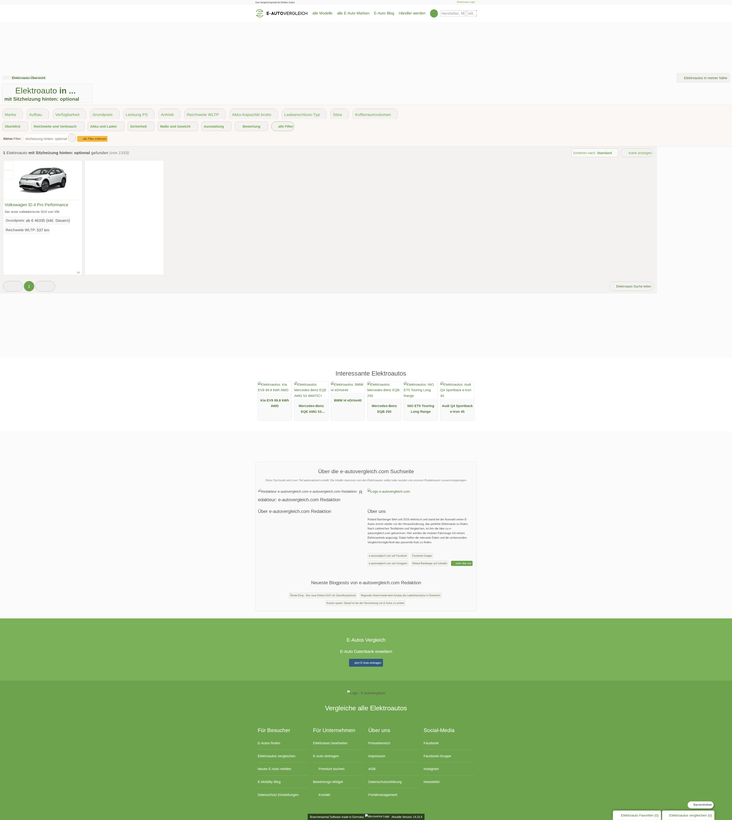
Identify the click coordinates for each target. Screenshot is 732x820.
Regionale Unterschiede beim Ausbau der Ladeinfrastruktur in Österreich (400, 595)
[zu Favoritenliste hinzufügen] (8, 165)
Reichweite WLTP (203, 114)
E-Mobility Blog (269, 782)
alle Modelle (322, 13)
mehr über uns (463, 563)
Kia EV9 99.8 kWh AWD (274, 403)
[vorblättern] (72, 180)
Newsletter (432, 782)
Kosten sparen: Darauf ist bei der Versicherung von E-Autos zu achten (365, 603)
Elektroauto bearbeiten (330, 743)
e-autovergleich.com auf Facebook (388, 555)
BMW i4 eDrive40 (348, 400)
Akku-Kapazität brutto (251, 114)
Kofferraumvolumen (373, 114)
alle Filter (285, 126)
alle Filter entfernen (94, 138)
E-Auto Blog (384, 13)
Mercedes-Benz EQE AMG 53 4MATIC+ (311, 409)
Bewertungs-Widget (328, 782)
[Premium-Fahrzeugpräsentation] (467, 375)
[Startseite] (5, 78)
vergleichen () (690, 815)
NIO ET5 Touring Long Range (420, 409)
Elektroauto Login (465, 2)
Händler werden (412, 13)
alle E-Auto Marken (353, 13)
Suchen (474, 13)
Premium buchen (331, 769)
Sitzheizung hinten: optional (46, 139)
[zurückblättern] (12, 180)
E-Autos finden (269, 743)
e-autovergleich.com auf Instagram (388, 563)
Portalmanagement (382, 795)
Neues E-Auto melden (274, 769)
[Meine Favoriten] (434, 13)
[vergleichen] (9, 174)
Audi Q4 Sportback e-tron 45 (457, 409)
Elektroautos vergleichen (276, 756)
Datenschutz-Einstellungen (278, 795)
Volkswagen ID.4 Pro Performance (36, 204)
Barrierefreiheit (702, 804)
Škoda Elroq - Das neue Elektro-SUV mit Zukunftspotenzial (323, 595)
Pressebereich (379, 743)
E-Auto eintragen (326, 756)
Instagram (431, 769)
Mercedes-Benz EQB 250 (384, 409)
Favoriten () (640, 815)
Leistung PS (137, 114)
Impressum (376, 756)
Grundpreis (102, 114)
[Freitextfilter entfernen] (466, 13)
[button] (13, 286)
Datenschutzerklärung (385, 782)
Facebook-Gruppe (422, 555)
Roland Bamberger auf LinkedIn (429, 563)
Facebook (431, 743)
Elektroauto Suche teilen (633, 286)
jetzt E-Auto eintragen (367, 662)
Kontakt (324, 795)
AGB (372, 769)
